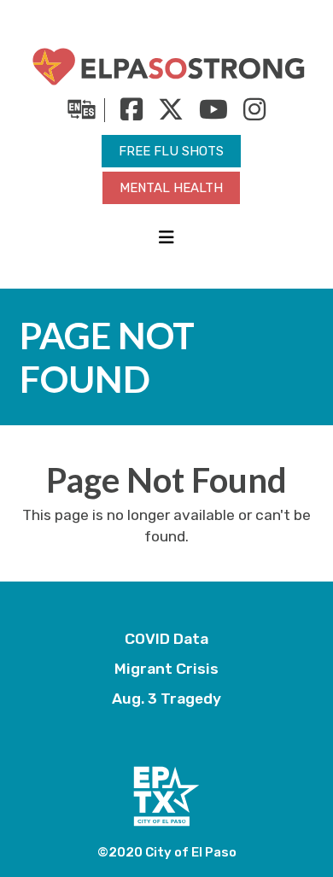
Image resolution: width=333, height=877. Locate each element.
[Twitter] (164, 115)
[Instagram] (248, 115)
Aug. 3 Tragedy (166, 698)
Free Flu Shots (171, 151)
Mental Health (171, 188)
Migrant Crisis (166, 668)
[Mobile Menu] (166, 237)
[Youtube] (207, 115)
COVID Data (166, 638)
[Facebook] (125, 115)
